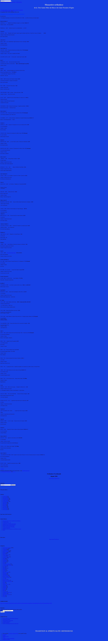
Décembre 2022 (5, 498)
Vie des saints (5, 548)
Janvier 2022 (5, 509)
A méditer (4, 559)
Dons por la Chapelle (6, 594)
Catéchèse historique (25, 470)
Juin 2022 (4, 504)
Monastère (4, 573)
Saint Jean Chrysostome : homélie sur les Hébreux (11, 520)
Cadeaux (4, 585)
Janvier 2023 (5, 497)
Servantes (4, 561)
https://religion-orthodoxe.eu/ (54, 478)
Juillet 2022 (5, 503)
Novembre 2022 (5, 499)
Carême (4, 583)
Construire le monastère (19, 10)
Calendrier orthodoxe (6, 592)
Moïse (4, 529)
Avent (4, 578)
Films (4, 567)
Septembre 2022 (5, 501)
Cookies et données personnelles (8, 638)
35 (10, 11)
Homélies (4, 552)
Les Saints (4, 566)
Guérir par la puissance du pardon (9, 526)
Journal (4, 595)
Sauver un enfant (11, 10)
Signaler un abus (6, 636)
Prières (4, 553)
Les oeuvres (5, 579)
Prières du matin (5, 572)
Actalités (4, 555)
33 (8, 11)
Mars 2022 (5, 507)
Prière (4, 558)
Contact (4, 635)
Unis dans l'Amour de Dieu (13, 633)
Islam (4, 590)
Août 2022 (5, 502)
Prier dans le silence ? (4, 10)
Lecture (4, 596)
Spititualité (4, 587)
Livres (4, 571)
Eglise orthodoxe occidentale (8, 620)
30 (5, 11)
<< (0, 11)
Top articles (5, 634)
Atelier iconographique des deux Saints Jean (10, 623)
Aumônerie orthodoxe (7, 621)
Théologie (4, 586)
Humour (4, 589)
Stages (4, 582)
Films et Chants (5, 551)
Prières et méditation (6, 577)
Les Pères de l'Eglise (6, 619)
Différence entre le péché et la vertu (9, 524)
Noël (3, 562)
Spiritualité (5, 568)
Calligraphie (5, 593)
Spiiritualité (5, 560)
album (4, 569)
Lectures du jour (5, 550)
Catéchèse (4, 557)
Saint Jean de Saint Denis (7, 581)
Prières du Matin (6, 576)
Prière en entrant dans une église (8, 525)
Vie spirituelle (5, 575)
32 (7, 11)
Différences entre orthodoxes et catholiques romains (12, 528)
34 (9, 11)
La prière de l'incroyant (7, 522)
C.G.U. (4, 637)
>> (14, 11)
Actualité (4, 570)
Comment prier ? (6, 521)
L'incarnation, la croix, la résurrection (9, 523)
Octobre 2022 (5, 500)
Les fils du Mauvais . (6, 527)
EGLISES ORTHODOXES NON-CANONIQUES (12, 14)
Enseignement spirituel (7, 547)
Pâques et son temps (6, 580)
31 (6, 11)
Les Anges (4, 591)
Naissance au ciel (6, 584)
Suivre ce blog (3, 2)
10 (2, 11)
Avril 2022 (5, 506)
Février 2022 (5, 508)
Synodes (4, 588)
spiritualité (4, 574)
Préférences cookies (6, 639)
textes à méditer (5, 554)
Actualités (4, 549)
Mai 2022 (4, 505)
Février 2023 (5, 496)
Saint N (8, 252)
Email (1, 610)
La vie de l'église (6, 556)
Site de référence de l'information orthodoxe (10, 618)
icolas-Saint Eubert (13, 252)
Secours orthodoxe (6, 622)
